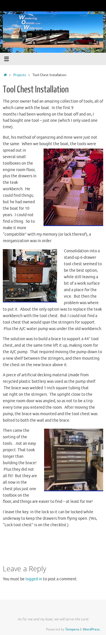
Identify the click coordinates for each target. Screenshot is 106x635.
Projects (19, 75)
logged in (33, 579)
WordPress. (91, 629)
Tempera (72, 629)
